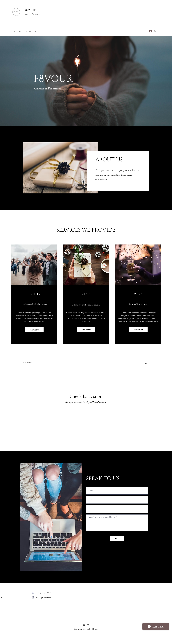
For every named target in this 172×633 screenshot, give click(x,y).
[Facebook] (88, 624)
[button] (145, 363)
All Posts (27, 362)
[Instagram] (84, 624)
